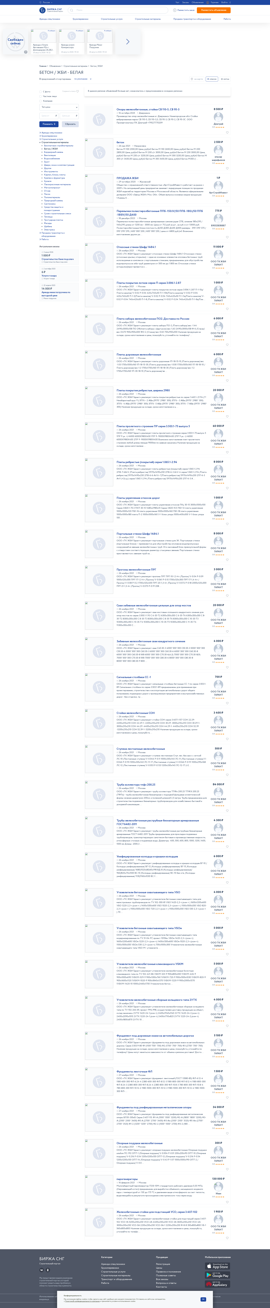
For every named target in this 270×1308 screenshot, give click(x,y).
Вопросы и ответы (166, 1283)
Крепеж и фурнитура (54, 178)
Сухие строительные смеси (57, 213)
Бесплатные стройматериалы (58, 145)
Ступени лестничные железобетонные (141, 749)
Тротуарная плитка (53, 220)
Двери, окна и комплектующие (59, 165)
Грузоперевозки (80, 19)
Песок (47, 194)
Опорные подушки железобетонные (140, 1143)
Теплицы (48, 216)
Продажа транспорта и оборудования (192, 19)
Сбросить (70, 124)
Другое (47, 168)
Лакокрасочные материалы (57, 184)
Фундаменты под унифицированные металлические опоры (154, 1107)
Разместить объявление (213, 10)
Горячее (215, 2)
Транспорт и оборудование (116, 1279)
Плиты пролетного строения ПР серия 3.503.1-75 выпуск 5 (153, 426)
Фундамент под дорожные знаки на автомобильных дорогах (155, 1036)
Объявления (197, 2)
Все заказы (162, 1279)
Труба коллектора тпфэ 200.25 (136, 785)
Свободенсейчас (15, 41)
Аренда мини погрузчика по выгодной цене (56, 294)
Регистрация (163, 1264)
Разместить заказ (185, 10)
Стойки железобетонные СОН (136, 713)
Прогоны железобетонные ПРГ (136, 570)
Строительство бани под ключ (58, 259)
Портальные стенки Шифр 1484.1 (138, 534)
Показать (49, 124)
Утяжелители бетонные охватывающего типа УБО (148, 892)
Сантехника (49, 203)
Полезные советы (166, 1275)
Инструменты (51, 171)
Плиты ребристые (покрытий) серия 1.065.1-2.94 (147, 462)
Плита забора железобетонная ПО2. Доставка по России (153, 319)
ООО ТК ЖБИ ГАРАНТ (218, 263)
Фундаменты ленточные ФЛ (134, 1072)
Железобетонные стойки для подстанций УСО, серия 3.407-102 (157, 1212)
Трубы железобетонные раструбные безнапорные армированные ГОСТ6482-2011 (158, 822)
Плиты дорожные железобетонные (139, 355)
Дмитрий (218, 124)
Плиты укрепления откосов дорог (138, 498)
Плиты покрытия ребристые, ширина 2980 (143, 390)
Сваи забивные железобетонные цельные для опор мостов (154, 605)
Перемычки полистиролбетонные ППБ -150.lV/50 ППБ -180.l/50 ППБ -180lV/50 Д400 (160, 213)
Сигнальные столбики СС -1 (134, 677)
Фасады (48, 223)
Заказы (185, 2)
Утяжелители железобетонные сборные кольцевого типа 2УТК (157, 1000)
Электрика (49, 229)
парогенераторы (127, 1179)
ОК (203, 1299)
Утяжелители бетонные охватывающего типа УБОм (149, 928)
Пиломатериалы (52, 197)
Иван (218, 1193)
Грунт (47, 161)
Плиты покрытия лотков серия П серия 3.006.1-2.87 (149, 283)
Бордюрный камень (53, 152)
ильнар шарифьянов (218, 158)
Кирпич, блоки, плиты (55, 174)
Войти (224, 2)
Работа (227, 19)
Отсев (47, 191)
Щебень (48, 226)
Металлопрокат (52, 187)
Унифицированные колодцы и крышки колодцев (147, 857)
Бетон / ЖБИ (51, 149)
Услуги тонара (49, 275)
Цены (159, 1268)
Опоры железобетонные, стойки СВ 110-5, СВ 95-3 (148, 109)
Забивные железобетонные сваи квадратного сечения (151, 641)
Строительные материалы (148, 19)
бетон (120, 142)
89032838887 (218, 225)
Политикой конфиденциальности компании (82, 1301)
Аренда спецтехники (49, 19)
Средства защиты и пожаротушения (53, 208)
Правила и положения (168, 1272)
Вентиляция (50, 155)
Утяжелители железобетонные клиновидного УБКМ (150, 964)
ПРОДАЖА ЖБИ (128, 178)
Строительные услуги (111, 19)
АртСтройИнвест (218, 192)
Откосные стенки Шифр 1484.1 (136, 247)
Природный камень (53, 200)
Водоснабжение (52, 158)
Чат (177, 2)
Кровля (47, 181)
